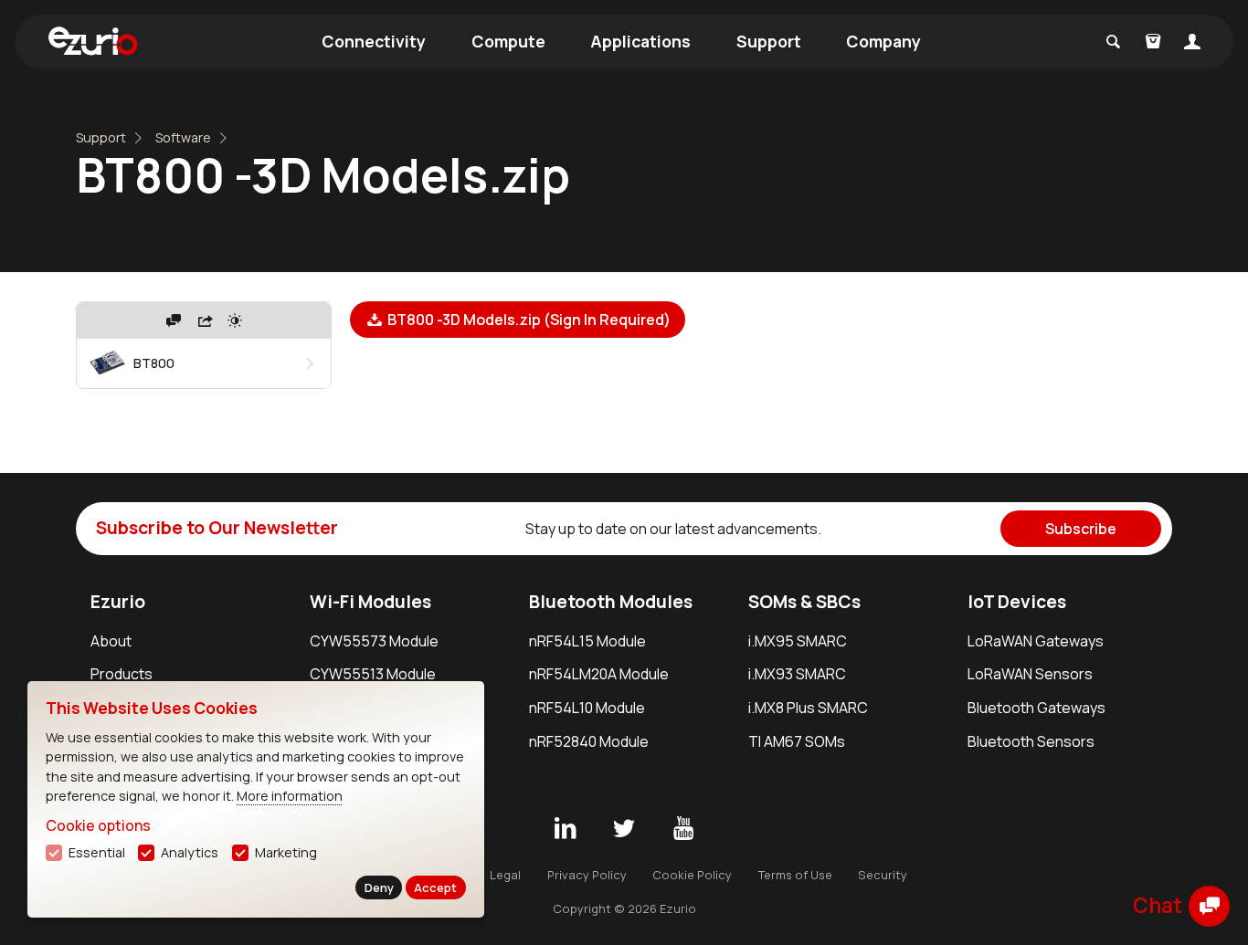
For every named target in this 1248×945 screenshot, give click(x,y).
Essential (97, 852)
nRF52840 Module (589, 741)
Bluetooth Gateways (1036, 708)
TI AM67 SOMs (796, 741)
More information (290, 795)
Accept (435, 887)
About (111, 641)
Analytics (189, 852)
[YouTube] (683, 829)
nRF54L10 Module (587, 708)
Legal (505, 874)
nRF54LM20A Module (599, 674)
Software (183, 137)
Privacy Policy (587, 874)
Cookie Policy (692, 874)
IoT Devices (1017, 602)
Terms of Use (795, 874)
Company (883, 41)
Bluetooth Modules (611, 602)
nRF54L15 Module (587, 641)
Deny (379, 887)
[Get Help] (173, 320)
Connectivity (374, 41)
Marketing (286, 852)
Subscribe (1080, 529)
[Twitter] (624, 829)
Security (882, 874)
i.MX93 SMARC (797, 674)
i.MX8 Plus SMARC (808, 708)
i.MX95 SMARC (797, 641)
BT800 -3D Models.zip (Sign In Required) (528, 320)
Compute (508, 41)
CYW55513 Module (373, 674)
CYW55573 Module (374, 641)
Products (121, 674)
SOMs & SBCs (804, 602)
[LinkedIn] (564, 829)
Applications (640, 41)
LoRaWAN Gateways (1036, 641)
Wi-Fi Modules (370, 602)
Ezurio (117, 602)
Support (768, 41)
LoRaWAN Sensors (1030, 674)
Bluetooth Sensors (1031, 741)
